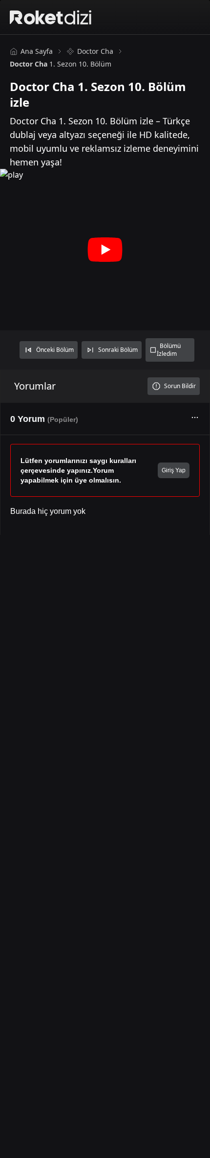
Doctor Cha (95, 51)
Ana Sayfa (37, 51)
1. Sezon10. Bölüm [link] (60, 64)
